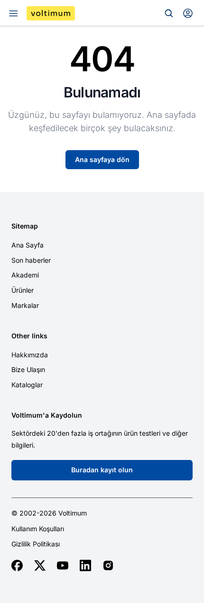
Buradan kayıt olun (102, 470)
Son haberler (31, 260)
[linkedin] (85, 565)
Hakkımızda (29, 355)
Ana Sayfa (27, 245)
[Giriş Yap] (187, 13)
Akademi (25, 275)
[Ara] (168, 13)
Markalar (25, 305)
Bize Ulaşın (28, 369)
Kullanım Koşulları (37, 529)
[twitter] (40, 565)
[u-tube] (62, 565)
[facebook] (17, 565)
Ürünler (22, 290)
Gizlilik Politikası (35, 544)
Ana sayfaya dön (102, 159)
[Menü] (13, 13)
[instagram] (108, 565)
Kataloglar (27, 385)
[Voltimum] (51, 13)
